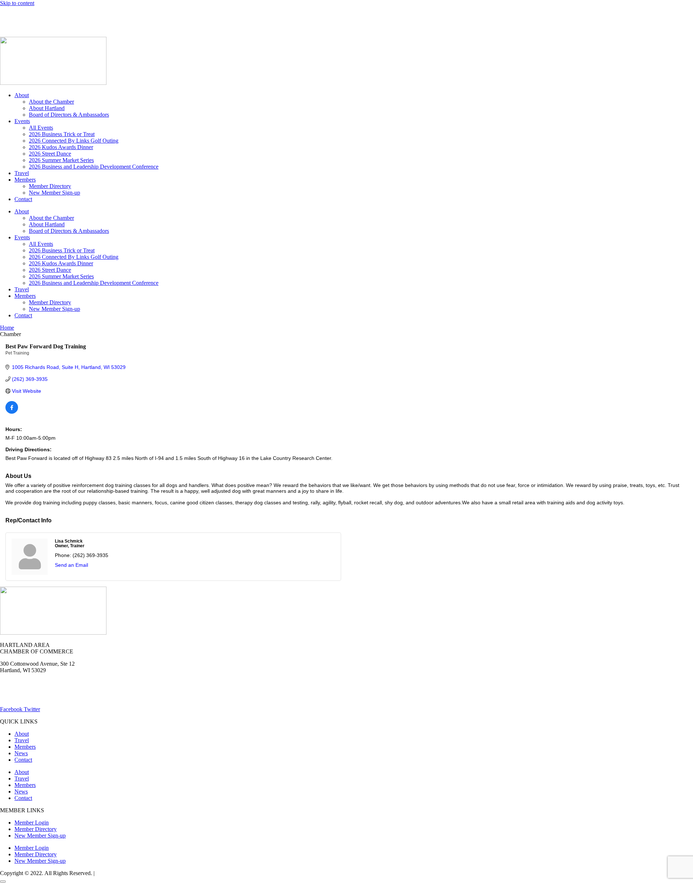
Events (22, 121)
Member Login (17, 15)
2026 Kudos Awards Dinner (61, 147)
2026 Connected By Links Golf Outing (73, 141)
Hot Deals (55, 15)
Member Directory (50, 186)
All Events (41, 128)
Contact (23, 199)
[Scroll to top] (3, 881)
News (84, 15)
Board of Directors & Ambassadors (69, 115)
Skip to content (17, 3)
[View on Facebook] (11, 412)
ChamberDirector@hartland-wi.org (40, 697)
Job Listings (114, 15)
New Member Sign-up (54, 193)
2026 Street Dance (50, 154)
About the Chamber (51, 102)
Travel (21, 173)
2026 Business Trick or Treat (62, 134)
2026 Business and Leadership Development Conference (93, 167)
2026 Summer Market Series (61, 160)
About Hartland (47, 108)
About (21, 95)
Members (25, 180)
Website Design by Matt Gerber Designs (142, 873)
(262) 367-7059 (18, 28)
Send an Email (71, 565)
